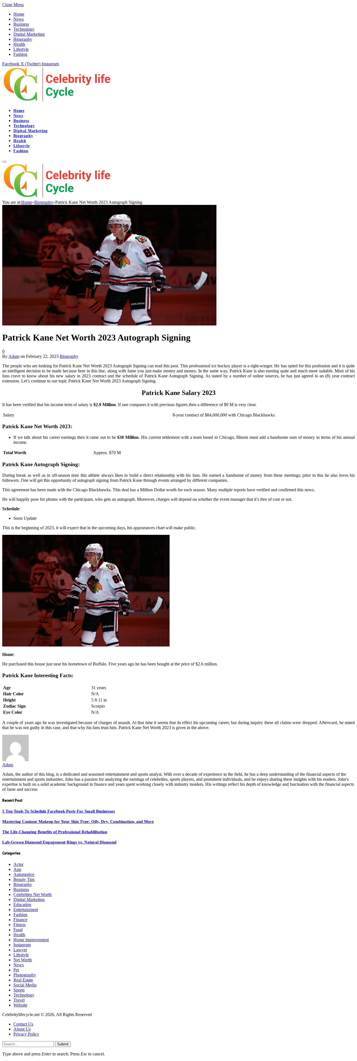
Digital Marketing (29, 34)
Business (21, 24)
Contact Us (23, 1024)
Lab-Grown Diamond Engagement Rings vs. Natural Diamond (59, 842)
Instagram (22, 944)
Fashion (20, 54)
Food (18, 929)
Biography (22, 39)
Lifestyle (21, 49)
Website (20, 1005)
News (18, 19)
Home (18, 14)
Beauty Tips (24, 879)
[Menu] (4, 161)
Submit (63, 1044)
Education (22, 904)
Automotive (23, 874)
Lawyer (20, 949)
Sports (19, 990)
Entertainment (25, 909)
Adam (13, 356)
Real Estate (23, 980)
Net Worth (22, 959)
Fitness (19, 924)
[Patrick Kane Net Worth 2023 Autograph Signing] (109, 324)
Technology (23, 29)
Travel (19, 1000)
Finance (20, 919)
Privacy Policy (26, 1034)
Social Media (25, 985)
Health (19, 44)
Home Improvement (31, 939)
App (17, 869)
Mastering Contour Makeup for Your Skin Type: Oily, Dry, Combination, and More (78, 821)
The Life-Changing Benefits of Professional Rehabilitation (54, 832)
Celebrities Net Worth (32, 894)
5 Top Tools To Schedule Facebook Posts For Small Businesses (58, 811)
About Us (22, 1029)
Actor (18, 864)
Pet (16, 969)
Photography (24, 975)
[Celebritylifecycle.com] (58, 101)
